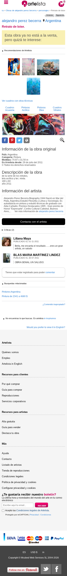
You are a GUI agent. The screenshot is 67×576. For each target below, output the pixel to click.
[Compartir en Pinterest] (12, 140)
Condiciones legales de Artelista (32, 510)
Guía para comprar (12, 389)
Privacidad (34, 515)
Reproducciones (10, 395)
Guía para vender (11, 427)
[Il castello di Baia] (48, 67)
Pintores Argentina (11, 292)
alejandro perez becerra (21, 21)
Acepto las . (27, 510)
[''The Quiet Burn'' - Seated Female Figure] (14, 67)
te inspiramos (50, 318)
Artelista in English (12, 363)
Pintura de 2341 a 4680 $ (15, 296)
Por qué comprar (11, 384)
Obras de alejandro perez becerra (21, 10)
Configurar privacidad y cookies (19, 488)
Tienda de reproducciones (16, 470)
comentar (50, 272)
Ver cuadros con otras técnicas (17, 101)
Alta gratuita (8, 421)
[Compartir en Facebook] (5, 140)
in (43, 552)
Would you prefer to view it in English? (46, 327)
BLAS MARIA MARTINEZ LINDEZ (36, 255)
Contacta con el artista (33, 221)
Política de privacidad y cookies (19, 482)
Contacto (7, 459)
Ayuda (5, 453)
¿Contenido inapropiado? (54, 304)
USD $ (34, 552)
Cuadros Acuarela (9, 108)
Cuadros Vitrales (57, 108)
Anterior (49, 15)
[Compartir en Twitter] (19, 140)
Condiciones (45, 515)
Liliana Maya (22, 238)
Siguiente (60, 15)
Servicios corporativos (14, 401)
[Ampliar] (62, 141)
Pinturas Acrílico (25, 108)
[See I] (33, 86)
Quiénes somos (10, 352)
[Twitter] (46, 569)
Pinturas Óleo (41, 108)
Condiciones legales (12, 476)
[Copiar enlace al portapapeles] (27, 140)
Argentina (53, 21)
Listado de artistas (12, 464)
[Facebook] (56, 569)
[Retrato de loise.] (33, 124)
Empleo (6, 358)
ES (24, 552)
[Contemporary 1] (28, 67)
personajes (44, 10)
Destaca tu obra (10, 433)
